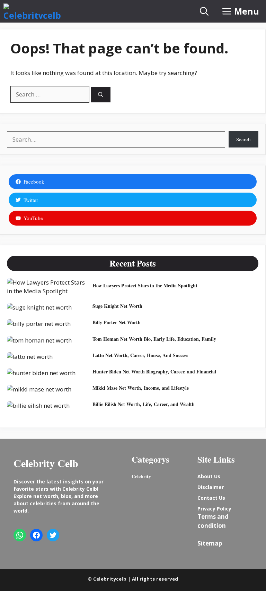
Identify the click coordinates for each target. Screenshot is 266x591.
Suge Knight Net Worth (117, 306)
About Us (208, 476)
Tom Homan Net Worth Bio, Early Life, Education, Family (154, 339)
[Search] (100, 94)
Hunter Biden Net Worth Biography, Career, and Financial (154, 371)
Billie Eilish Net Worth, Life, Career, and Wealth (143, 404)
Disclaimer (210, 487)
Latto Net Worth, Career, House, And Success (140, 355)
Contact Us (211, 498)
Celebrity (141, 476)
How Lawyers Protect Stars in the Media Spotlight (144, 285)
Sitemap (209, 543)
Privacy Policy (214, 508)
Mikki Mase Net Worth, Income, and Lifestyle (140, 387)
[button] (204, 11)
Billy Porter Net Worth (116, 322)
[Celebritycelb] (32, 11)
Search (243, 139)
